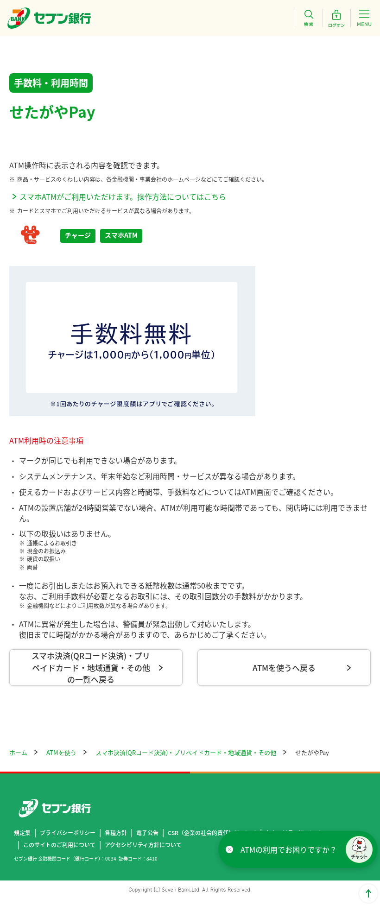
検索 (309, 18)
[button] (359, 849)
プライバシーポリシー (67, 832)
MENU (364, 18)
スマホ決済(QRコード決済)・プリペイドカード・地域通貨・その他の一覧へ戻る (91, 667)
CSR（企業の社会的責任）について (212, 832)
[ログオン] (336, 18)
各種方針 (116, 832)
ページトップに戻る (368, 893)
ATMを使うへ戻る (284, 667)
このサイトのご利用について (59, 845)
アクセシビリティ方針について (143, 845)
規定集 (22, 832)
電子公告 (147, 832)
